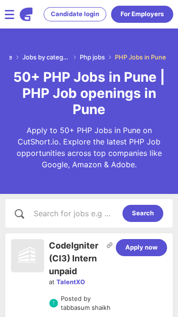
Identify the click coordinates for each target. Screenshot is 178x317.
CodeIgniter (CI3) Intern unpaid (73, 258)
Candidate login (75, 14)
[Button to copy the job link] (109, 245)
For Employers (142, 14)
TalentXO (70, 282)
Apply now (141, 247)
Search (143, 213)
